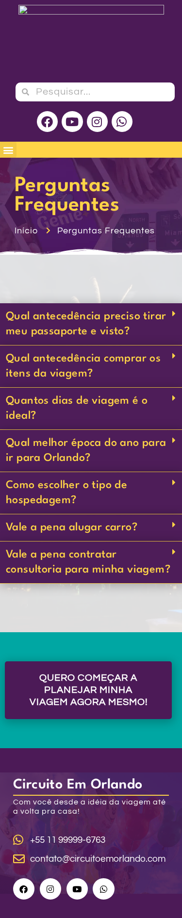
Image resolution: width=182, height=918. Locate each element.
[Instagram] (97, 121)
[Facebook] (47, 121)
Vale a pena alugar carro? (71, 527)
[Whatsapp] (122, 121)
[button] (8, 150)
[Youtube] (72, 121)
